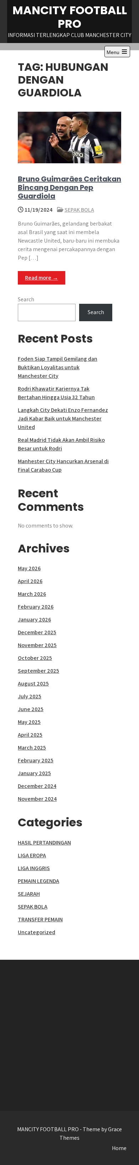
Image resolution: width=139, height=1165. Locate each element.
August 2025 (33, 683)
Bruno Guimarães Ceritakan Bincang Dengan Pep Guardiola (69, 187)
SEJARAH (29, 893)
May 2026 (29, 568)
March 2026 (32, 594)
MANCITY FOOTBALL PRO (69, 17)
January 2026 (34, 619)
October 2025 (35, 658)
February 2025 (35, 760)
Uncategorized (36, 932)
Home (119, 1148)
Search (26, 299)
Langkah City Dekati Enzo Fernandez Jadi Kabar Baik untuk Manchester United (63, 418)
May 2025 (29, 722)
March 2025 (32, 747)
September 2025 (38, 670)
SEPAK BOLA (79, 209)
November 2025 (37, 645)
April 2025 (30, 734)
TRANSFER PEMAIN (40, 919)
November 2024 (37, 799)
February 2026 (35, 606)
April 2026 (30, 581)
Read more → (41, 277)
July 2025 (29, 696)
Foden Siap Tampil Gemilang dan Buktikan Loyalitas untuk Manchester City (57, 367)
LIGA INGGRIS (34, 868)
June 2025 (30, 709)
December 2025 (37, 632)
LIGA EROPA (32, 855)
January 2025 (34, 773)
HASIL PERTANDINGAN (44, 842)
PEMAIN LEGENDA (38, 881)
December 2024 (37, 786)
